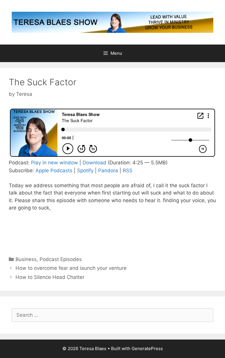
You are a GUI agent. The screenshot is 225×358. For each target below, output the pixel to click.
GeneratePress (147, 348)
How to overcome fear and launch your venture (71, 268)
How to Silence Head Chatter (50, 277)
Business (26, 259)
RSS (127, 170)
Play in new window (54, 163)
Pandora (108, 170)
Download (94, 163)
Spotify (85, 170)
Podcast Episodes (61, 259)
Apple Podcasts (53, 170)
